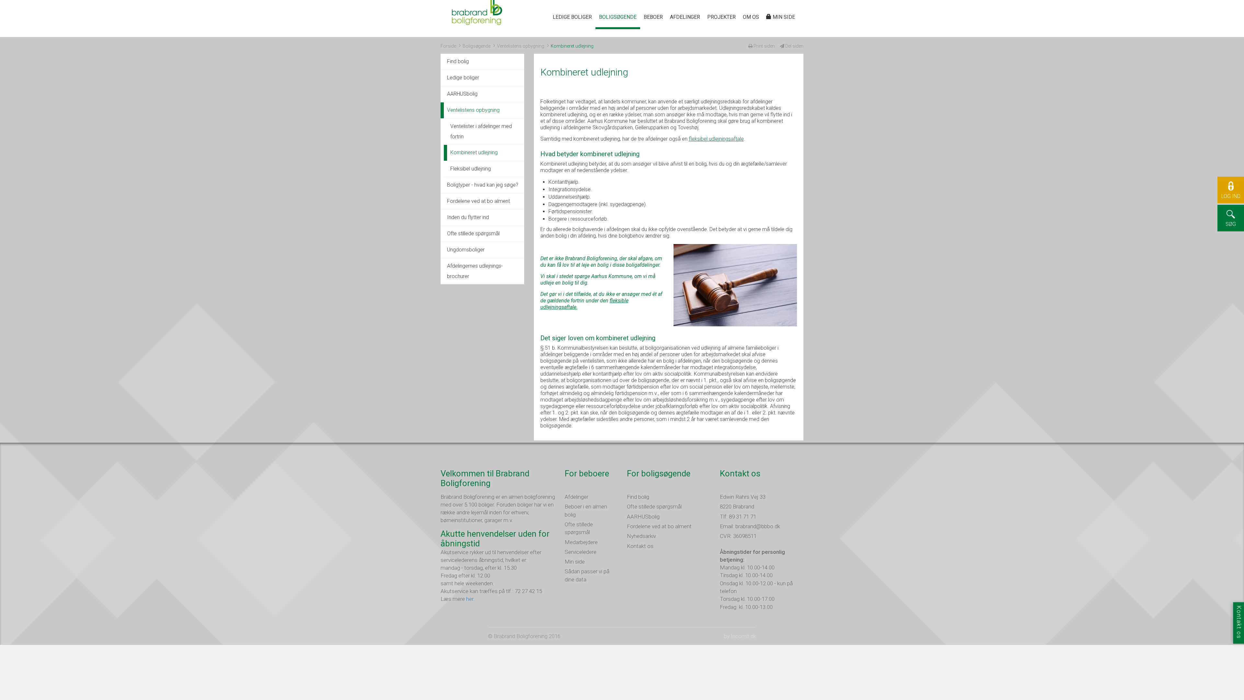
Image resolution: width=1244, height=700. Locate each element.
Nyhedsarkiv (641, 536)
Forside (448, 46)
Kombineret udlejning (474, 152)
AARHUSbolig (462, 94)
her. (470, 599)
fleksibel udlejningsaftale (716, 139)
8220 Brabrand (737, 506)
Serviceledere (580, 552)
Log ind (1230, 196)
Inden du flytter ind (468, 217)
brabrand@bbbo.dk (757, 526)
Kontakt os (640, 546)
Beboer (653, 17)
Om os (751, 17)
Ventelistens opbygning (520, 46)
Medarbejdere (581, 542)
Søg (1231, 224)
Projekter (721, 17)
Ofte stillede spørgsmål (473, 233)
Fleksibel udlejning (470, 169)
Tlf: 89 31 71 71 (738, 516)
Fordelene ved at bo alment (478, 201)
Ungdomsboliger (466, 250)
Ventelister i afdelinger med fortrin (481, 131)
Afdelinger (685, 17)
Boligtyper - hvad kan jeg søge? (482, 185)
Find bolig (458, 61)
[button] (1230, 203)
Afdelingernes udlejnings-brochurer (475, 271)
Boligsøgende (618, 17)
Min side (783, 17)
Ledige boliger (572, 17)
